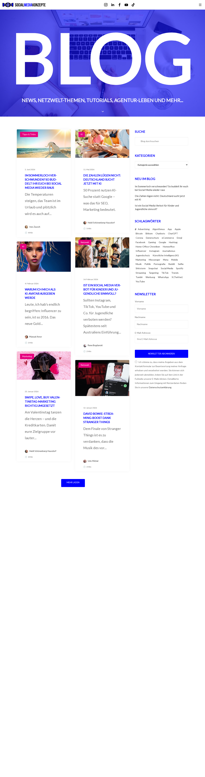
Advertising (144, 229)
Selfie (181, 264)
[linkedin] (114, 4)
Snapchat (153, 268)
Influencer (141, 251)
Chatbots (160, 233)
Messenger (154, 259)
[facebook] (121, 4)
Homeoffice (169, 246)
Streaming (141, 272)
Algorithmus (158, 229)
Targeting (154, 272)
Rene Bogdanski (95, 345)
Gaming (152, 242)
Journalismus (168, 251)
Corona (139, 237)
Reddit (171, 264)
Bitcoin (139, 233)
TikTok (164, 272)
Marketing (27, 356)
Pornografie (159, 264)
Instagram (154, 251)
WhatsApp (163, 277)
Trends (175, 272)
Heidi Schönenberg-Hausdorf (101, 222)
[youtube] (128, 5)
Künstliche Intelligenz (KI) (166, 255)
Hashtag (173, 242)
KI (82, 134)
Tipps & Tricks (29, 134)
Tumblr (139, 277)
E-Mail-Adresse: (143, 332)
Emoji (179, 237)
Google (162, 242)
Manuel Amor (35, 336)
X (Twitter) (177, 277)
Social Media (167, 268)
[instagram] (108, 4)
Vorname (139, 301)
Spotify (179, 268)
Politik (147, 264)
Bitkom (149, 233)
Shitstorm (141, 268)
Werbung (150, 277)
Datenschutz (152, 237)
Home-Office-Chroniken (148, 246)
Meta (165, 259)
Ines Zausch (34, 227)
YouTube (140, 281)
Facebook (140, 242)
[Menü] (200, 5)
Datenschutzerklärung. (160, 387)
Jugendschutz (143, 255)
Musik (139, 264)
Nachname (140, 317)
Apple (178, 229)
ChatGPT (173, 233)
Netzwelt (85, 242)
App (170, 229)
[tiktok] (135, 4)
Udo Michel (93, 461)
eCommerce (168, 237)
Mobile (174, 259)
